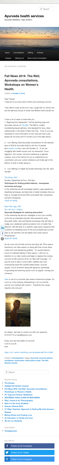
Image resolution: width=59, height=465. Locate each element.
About (7, 52)
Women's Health (11, 363)
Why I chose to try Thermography (19, 400)
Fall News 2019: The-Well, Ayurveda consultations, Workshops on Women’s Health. (22, 82)
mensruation (19, 360)
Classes (8, 58)
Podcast (40, 52)
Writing (30, 52)
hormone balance (46, 358)
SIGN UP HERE (11, 200)
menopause (9, 360)
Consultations (19, 52)
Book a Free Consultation (37, 58)
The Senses (9, 383)
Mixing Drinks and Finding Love (18, 415)
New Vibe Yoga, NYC (13, 206)
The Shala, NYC (11, 177)
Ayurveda (34, 358)
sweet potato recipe (33, 360)
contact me (12, 148)
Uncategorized (17, 358)
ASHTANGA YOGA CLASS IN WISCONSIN (22, 397)
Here (6, 279)
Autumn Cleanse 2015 (14, 406)
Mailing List (19, 58)
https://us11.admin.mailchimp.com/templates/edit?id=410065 (29, 352)
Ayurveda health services (24, 15)
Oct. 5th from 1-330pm (14, 209)
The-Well (24, 125)
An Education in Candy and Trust (19, 418)
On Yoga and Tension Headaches (19, 394)
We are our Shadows (13, 420)
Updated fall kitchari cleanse (17, 385)
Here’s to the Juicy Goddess (16, 403)
